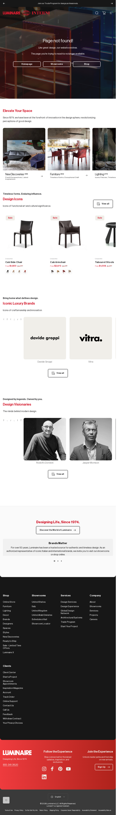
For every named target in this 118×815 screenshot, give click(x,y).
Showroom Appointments (10, 682)
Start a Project (10, 677)
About (93, 602)
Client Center (9, 672)
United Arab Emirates (42, 615)
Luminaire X (8, 652)
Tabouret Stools (104, 262)
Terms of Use (9, 810)
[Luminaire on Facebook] (52, 769)
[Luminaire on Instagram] (44, 769)
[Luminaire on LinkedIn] (44, 777)
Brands (6, 619)
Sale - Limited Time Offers (12, 647)
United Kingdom (39, 611)
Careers (94, 619)
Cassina (9, 259)
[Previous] (4, 3)
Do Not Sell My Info (31, 810)
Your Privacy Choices (13, 723)
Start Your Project (69, 626)
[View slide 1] (54, 561)
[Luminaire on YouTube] (68, 769)
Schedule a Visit (39, 619)
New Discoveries (11, 637)
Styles (6, 632)
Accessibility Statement (89, 810)
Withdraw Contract (12, 719)
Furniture (7, 606)
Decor (6, 615)
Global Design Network (67, 612)
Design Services (69, 602)
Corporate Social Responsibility (70, 810)
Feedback (8, 714)
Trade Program (68, 622)
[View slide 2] (58, 561)
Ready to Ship (9, 641)
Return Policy (43, 810)
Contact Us (8, 706)
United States (39, 602)
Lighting (7, 611)
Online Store (9, 602)
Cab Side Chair (13, 262)
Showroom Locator (41, 624)
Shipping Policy (54, 810)
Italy (34, 606)
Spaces (7, 628)
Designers (8, 624)
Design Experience (70, 606)
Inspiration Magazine (13, 688)
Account (7, 692)
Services (94, 611)
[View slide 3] (61, 561)
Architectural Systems (71, 618)
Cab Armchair (58, 262)
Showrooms (95, 606)
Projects (94, 615)
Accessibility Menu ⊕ (104, 810)
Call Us (6, 710)
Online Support (10, 701)
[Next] (112, 3)
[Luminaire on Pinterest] (60, 769)
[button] (104, 767)
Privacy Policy (18, 810)
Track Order (9, 697)
